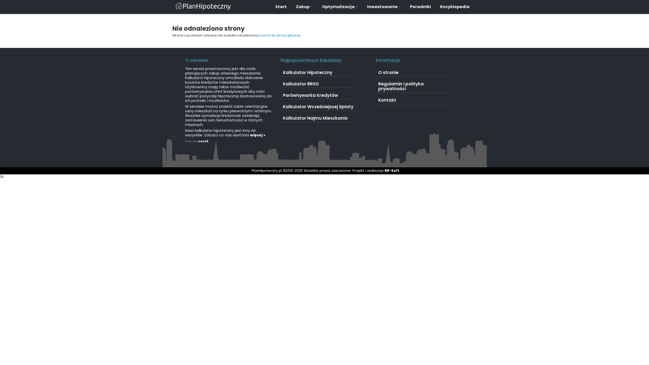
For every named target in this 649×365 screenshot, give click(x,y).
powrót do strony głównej (279, 35)
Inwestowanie (382, 7)
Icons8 (203, 141)
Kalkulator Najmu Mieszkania (315, 118)
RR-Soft (392, 170)
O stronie (388, 72)
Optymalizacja (338, 7)
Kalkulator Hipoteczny (307, 72)
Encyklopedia (455, 7)
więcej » (257, 135)
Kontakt (387, 100)
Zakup (303, 7)
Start (281, 7)
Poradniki (420, 7)
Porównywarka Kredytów (310, 95)
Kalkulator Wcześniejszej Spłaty (318, 107)
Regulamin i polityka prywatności (401, 86)
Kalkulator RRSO (301, 84)
